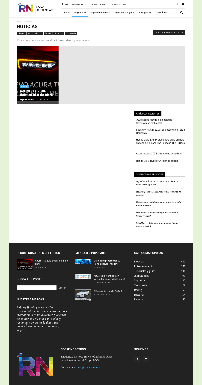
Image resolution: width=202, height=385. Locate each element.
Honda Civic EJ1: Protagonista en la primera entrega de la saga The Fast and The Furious (160, 143)
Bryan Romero (27, 99)
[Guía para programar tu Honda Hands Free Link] (83, 261)
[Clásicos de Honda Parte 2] (83, 295)
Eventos (139, 299)
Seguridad (59, 33)
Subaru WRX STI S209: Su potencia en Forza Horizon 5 (160, 131)
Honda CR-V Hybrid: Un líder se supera (157, 160)
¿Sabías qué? (141, 275)
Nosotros (143, 12)
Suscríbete (161, 12)
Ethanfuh (140, 212)
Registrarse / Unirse (119, 4)
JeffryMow (140, 223)
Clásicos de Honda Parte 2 (108, 291)
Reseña (48, 33)
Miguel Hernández (144, 181)
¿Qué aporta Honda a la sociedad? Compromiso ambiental (155, 121)
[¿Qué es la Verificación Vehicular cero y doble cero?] (83, 276)
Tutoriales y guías (124, 12)
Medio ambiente (35, 33)
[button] (181, 13)
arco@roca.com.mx (88, 367)
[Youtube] (183, 4)
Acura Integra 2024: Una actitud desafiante (159, 153)
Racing (138, 290)
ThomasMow (142, 202)
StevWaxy (140, 191)
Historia (21, 33)
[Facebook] (177, 4)
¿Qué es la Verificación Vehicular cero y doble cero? (109, 277)
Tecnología (71, 33)
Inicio (66, 12)
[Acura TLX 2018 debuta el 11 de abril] (25, 264)
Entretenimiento (99, 12)
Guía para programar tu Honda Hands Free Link (107, 262)
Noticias (78, 12)
